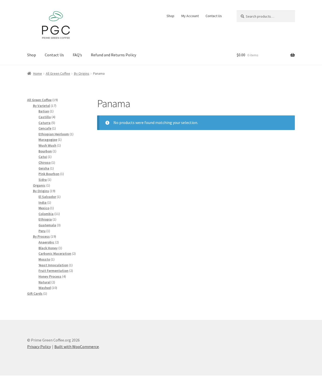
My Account (190, 16)
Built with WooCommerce (76, 346)
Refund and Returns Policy (113, 54)
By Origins (81, 73)
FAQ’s (77, 54)
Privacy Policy (39, 346)
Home (37, 73)
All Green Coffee (58, 73)
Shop (170, 16)
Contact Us (214, 16)
